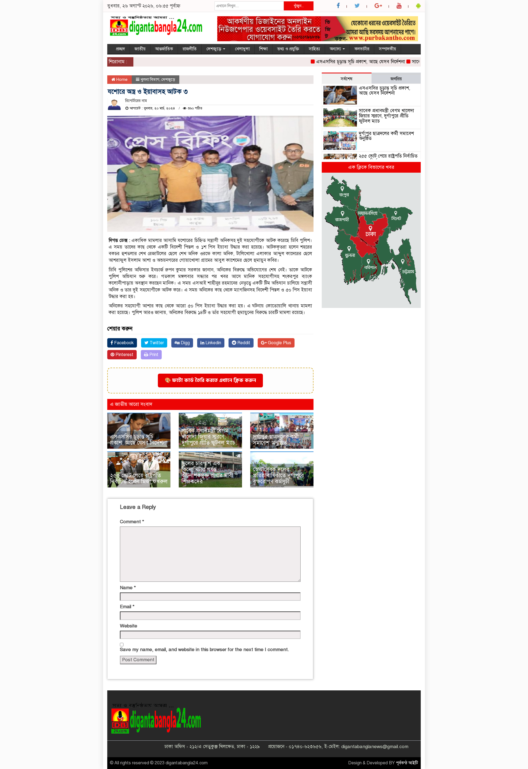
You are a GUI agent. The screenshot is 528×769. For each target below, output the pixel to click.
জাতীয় (139, 49)
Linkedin (212, 343)
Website (128, 626)
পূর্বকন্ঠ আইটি (407, 763)
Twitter (156, 343)
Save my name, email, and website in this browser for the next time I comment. (204, 649)
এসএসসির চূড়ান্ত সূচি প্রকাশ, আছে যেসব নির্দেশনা (346, 62)
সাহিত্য (314, 49)
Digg (185, 343)
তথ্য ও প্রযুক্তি (288, 49)
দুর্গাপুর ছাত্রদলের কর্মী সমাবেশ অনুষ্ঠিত (276, 439)
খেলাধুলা (242, 49)
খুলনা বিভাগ (150, 79)
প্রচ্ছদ (120, 49)
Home (121, 79)
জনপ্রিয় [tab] (396, 79)
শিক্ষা (263, 49)
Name (128, 588)
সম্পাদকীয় (387, 49)
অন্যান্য (336, 49)
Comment (132, 522)
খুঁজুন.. (299, 5)
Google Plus (279, 343)
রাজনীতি (190, 49)
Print (153, 354)
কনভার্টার (361, 49)
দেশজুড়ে (214, 49)
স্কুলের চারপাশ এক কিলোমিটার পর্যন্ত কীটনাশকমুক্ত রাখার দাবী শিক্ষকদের (207, 472)
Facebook (123, 343)
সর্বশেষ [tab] (346, 79)
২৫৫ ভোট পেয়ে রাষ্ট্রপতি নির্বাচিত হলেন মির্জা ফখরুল (138, 478)
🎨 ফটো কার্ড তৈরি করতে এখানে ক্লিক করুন (210, 380)
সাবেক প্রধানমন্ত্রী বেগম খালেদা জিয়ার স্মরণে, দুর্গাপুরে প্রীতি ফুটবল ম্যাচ (208, 436)
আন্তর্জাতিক (164, 49)
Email (127, 607)
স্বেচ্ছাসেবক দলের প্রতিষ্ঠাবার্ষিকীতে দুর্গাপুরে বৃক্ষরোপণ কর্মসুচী (278, 475)
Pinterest (123, 354)
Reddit (243, 343)
